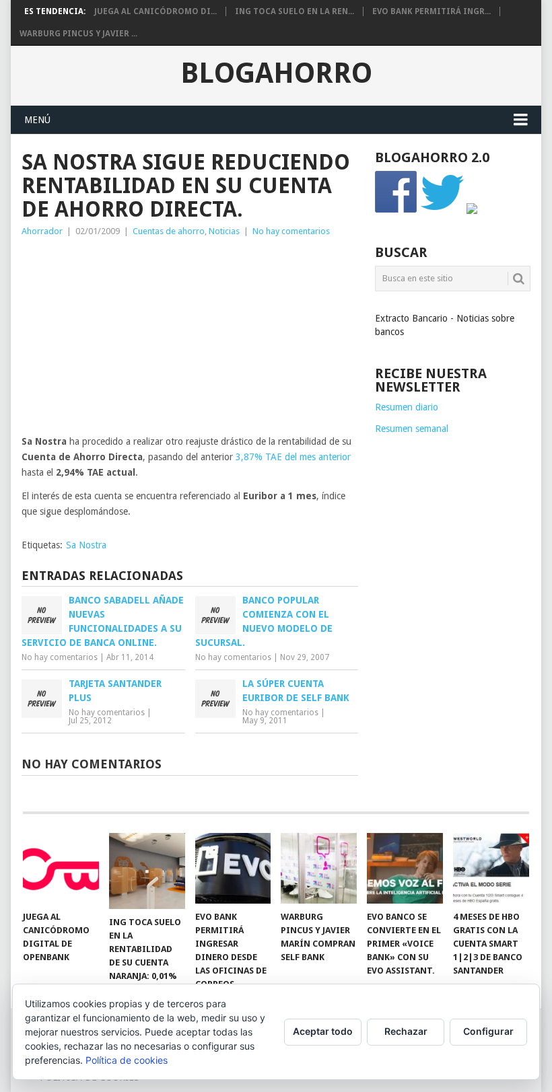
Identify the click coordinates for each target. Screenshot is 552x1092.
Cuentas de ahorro (169, 231)
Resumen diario (406, 407)
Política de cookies (126, 1060)
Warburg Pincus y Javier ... (78, 33)
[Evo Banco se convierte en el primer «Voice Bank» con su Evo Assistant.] (405, 868)
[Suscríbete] (472, 210)
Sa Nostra (86, 545)
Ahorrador (42, 231)
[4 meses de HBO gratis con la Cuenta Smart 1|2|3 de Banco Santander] (491, 868)
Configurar (488, 1031)
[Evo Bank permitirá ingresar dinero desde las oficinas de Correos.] (233, 868)
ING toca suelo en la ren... (294, 11)
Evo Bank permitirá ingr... (431, 11)
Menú (37, 119)
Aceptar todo (323, 1031)
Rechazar (405, 1031)
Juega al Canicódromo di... (155, 11)
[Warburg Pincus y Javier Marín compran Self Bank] (319, 868)
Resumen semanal (411, 428)
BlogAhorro (276, 73)
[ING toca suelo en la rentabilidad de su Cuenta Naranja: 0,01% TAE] (147, 871)
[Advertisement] (190, 340)
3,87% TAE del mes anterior (293, 456)
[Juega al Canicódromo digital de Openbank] (61, 868)
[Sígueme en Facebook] (396, 210)
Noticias (224, 231)
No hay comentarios (291, 231)
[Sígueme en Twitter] (442, 210)
